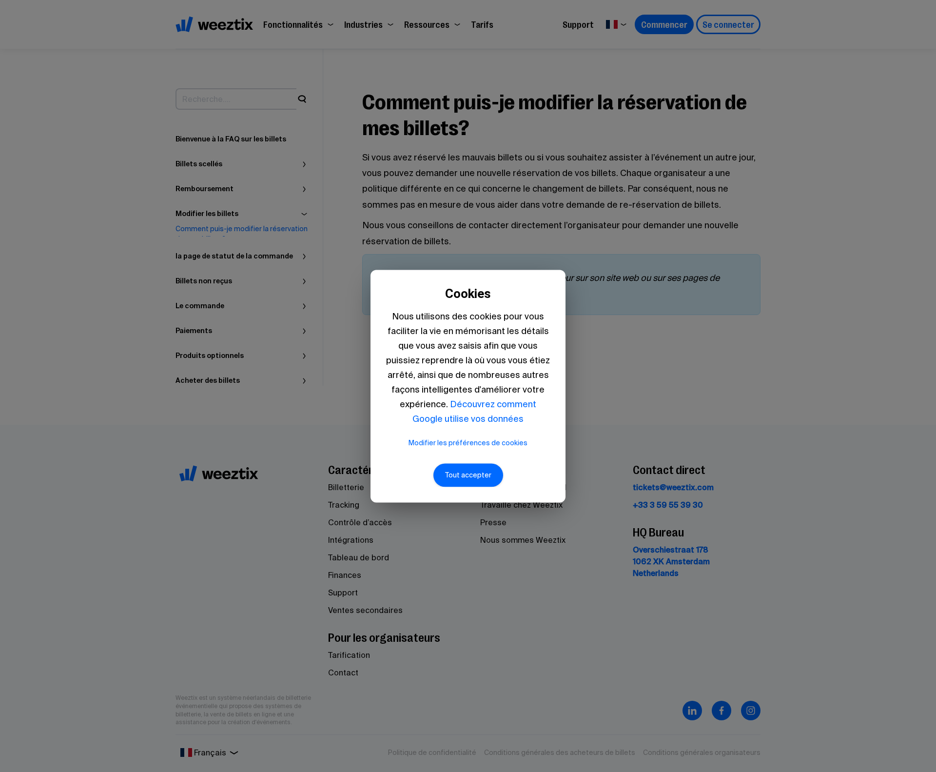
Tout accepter (468, 475)
